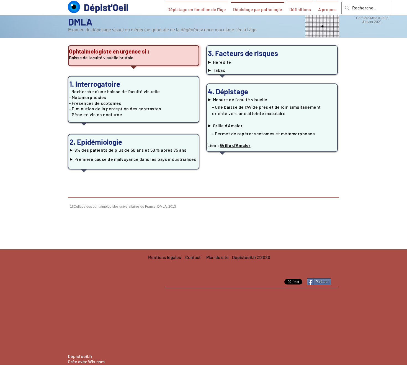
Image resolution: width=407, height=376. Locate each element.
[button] (251, 257)
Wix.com (96, 361)
